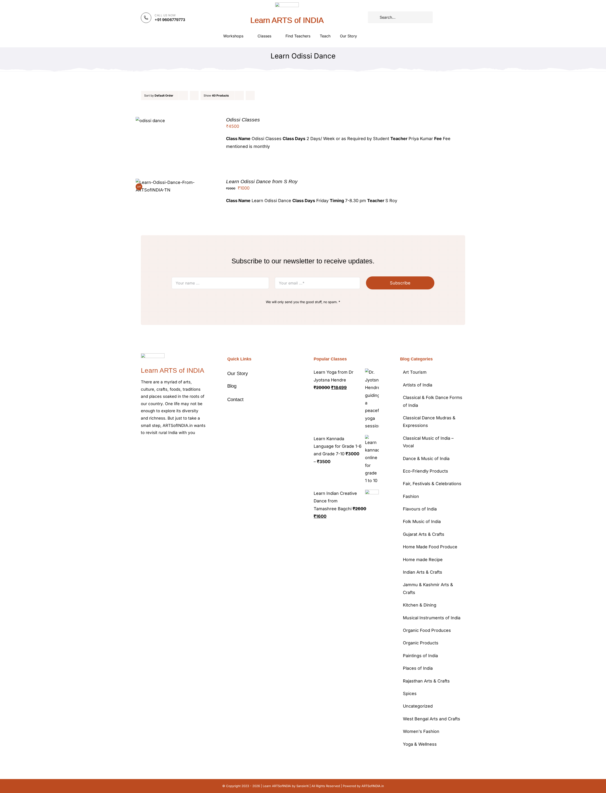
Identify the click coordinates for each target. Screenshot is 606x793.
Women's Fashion (421, 731)
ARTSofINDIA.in (372, 786)
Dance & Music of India (426, 458)
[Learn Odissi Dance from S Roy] (174, 182)
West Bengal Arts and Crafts (431, 718)
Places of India (418, 668)
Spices (410, 693)
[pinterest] (165, 447)
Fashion (411, 496)
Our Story (237, 373)
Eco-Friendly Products (425, 471)
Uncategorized (418, 706)
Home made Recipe (423, 559)
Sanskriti (302, 786)
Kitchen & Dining (419, 605)
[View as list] (259, 95)
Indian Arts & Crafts (422, 572)
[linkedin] (180, 447)
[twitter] (149, 447)
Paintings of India (420, 655)
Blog (231, 386)
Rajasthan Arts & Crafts (426, 680)
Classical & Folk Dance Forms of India (432, 401)
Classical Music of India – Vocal (428, 442)
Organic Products (420, 642)
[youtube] (172, 447)
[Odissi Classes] (150, 120)
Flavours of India (420, 508)
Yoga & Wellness (420, 744)
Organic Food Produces (427, 630)
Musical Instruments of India (431, 617)
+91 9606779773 (170, 19)
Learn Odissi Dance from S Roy (262, 181)
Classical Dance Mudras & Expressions (429, 421)
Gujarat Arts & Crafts (423, 534)
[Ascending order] (194, 95)
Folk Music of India (422, 521)
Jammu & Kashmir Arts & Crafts (428, 588)
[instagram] (157, 447)
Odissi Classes (243, 119)
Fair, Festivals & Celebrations (432, 483)
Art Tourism (415, 372)
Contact (235, 399)
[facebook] (142, 447)
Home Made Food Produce (430, 546)
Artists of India (417, 384)
